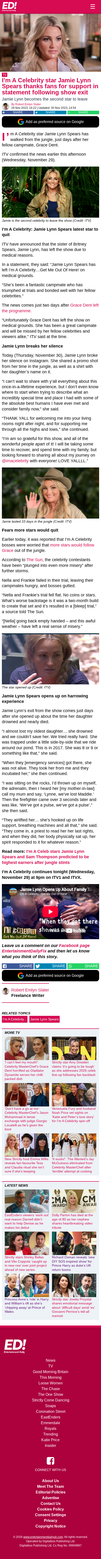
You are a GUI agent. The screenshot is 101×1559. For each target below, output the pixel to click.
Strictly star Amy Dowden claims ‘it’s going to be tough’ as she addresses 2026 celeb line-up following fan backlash (74, 1068)
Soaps (50, 1406)
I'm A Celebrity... (15, 1019)
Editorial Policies (51, 1492)
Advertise (50, 1498)
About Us (50, 1481)
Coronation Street (50, 1411)
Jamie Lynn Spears (44, 1019)
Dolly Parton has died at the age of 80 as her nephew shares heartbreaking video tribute (72, 1221)
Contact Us (51, 1504)
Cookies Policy (50, 1509)
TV (4, 74)
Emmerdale (50, 1423)
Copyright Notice (50, 1526)
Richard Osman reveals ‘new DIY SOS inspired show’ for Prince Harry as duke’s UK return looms (73, 1263)
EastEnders (50, 1417)
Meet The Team (50, 1486)
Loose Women (51, 1383)
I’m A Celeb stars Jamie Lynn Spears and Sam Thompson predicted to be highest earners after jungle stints (45, 857)
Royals (50, 1429)
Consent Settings (50, 1515)
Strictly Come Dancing (50, 1400)
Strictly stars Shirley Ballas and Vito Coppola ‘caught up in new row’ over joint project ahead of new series (26, 1263)
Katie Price (50, 1440)
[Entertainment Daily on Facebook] (50, 1460)
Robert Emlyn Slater (28, 104)
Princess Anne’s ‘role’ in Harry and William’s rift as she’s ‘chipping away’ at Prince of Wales (27, 1305)
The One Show (50, 1394)
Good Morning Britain (50, 1372)
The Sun (35, 559)
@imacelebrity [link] (15, 460)
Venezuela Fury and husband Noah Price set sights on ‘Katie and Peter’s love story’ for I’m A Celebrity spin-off (74, 1115)
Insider (50, 1446)
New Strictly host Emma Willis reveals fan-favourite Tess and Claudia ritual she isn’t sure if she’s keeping (26, 1165)
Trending (50, 1434)
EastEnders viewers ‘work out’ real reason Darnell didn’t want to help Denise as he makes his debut (27, 1221)
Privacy (50, 1521)
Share (18, 112)
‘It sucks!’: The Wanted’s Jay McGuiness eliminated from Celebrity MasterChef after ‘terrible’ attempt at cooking (73, 1165)
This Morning (51, 1377)
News (50, 1360)
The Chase (50, 1389)
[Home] (9, 6)
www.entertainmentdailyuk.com (43, 1537)
